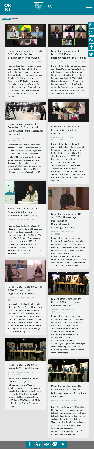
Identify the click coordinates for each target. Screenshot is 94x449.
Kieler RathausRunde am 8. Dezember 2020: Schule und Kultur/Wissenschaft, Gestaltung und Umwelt (25, 128)
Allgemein (11, 219)
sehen (46, 446)
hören (38, 446)
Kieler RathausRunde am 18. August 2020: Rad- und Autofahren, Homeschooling (23, 212)
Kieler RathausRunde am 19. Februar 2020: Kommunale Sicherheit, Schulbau (66, 302)
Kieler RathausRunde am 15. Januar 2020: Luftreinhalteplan (24, 366)
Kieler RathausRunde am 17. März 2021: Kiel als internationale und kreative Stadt (68, 54)
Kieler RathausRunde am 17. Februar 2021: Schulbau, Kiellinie (66, 130)
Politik (10, 62)
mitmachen (55, 446)
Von (22, 62)
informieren (30, 446)
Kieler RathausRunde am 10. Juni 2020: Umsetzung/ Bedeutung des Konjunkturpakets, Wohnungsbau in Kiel (66, 220)
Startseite (6, 18)
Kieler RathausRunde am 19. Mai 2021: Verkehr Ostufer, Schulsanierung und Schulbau (25, 54)
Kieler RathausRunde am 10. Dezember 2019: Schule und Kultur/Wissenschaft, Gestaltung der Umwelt (68, 391)
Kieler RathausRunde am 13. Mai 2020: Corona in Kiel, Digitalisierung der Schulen (25, 290)
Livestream (63, 446)
